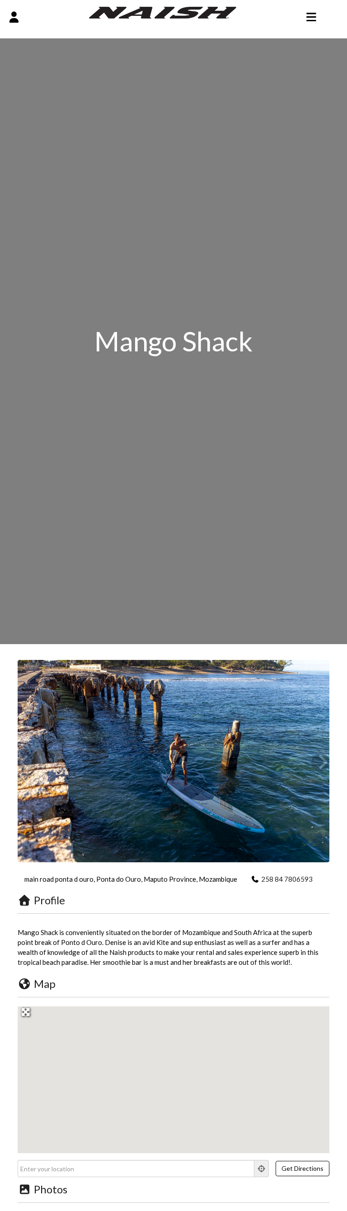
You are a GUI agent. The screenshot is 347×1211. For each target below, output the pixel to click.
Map (45, 983)
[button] (173, 1075)
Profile (49, 900)
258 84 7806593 (287, 879)
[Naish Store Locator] (163, 12)
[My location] (261, 1168)
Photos (50, 1189)
